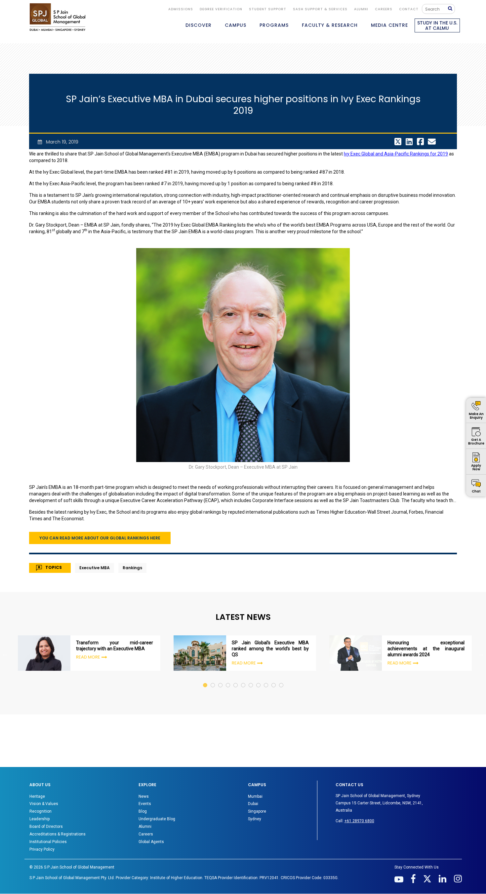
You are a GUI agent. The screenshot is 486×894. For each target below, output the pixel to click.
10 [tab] (273, 678)
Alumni (145, 826)
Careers (383, 9)
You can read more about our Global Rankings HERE (99, 538)
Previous (4, 654)
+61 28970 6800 (359, 821)
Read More (88, 657)
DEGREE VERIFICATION (221, 9)
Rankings (132, 568)
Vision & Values (43, 803)
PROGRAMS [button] (274, 25)
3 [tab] (220, 678)
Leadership (39, 819)
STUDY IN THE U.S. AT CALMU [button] (437, 25)
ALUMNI (361, 9)
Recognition (40, 811)
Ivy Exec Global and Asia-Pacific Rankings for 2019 (396, 153)
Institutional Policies (48, 841)
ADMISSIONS (180, 9)
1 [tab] (205, 678)
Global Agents (151, 841)
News (144, 796)
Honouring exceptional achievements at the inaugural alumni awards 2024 (426, 648)
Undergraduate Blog (157, 819)
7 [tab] (251, 678)
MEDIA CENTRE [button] (389, 25)
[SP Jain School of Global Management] (57, 17)
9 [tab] (266, 678)
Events (145, 803)
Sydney (254, 819)
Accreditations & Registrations (57, 834)
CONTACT (409, 9)
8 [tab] (258, 678)
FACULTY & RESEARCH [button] (330, 25)
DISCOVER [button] (198, 25)
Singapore (257, 811)
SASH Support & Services (320, 9)
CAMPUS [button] (235, 25)
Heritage (37, 796)
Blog (143, 811)
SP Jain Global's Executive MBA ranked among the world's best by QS (270, 648)
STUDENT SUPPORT (267, 9)
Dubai (253, 803)
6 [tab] (243, 678)
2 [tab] (213, 678)
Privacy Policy (42, 849)
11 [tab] (281, 678)
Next (481, 654)
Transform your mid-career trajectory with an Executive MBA (114, 645)
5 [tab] (235, 678)
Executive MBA (94, 568)
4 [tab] (228, 678)
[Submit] (452, 8)
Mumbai (255, 796)
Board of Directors (46, 826)
